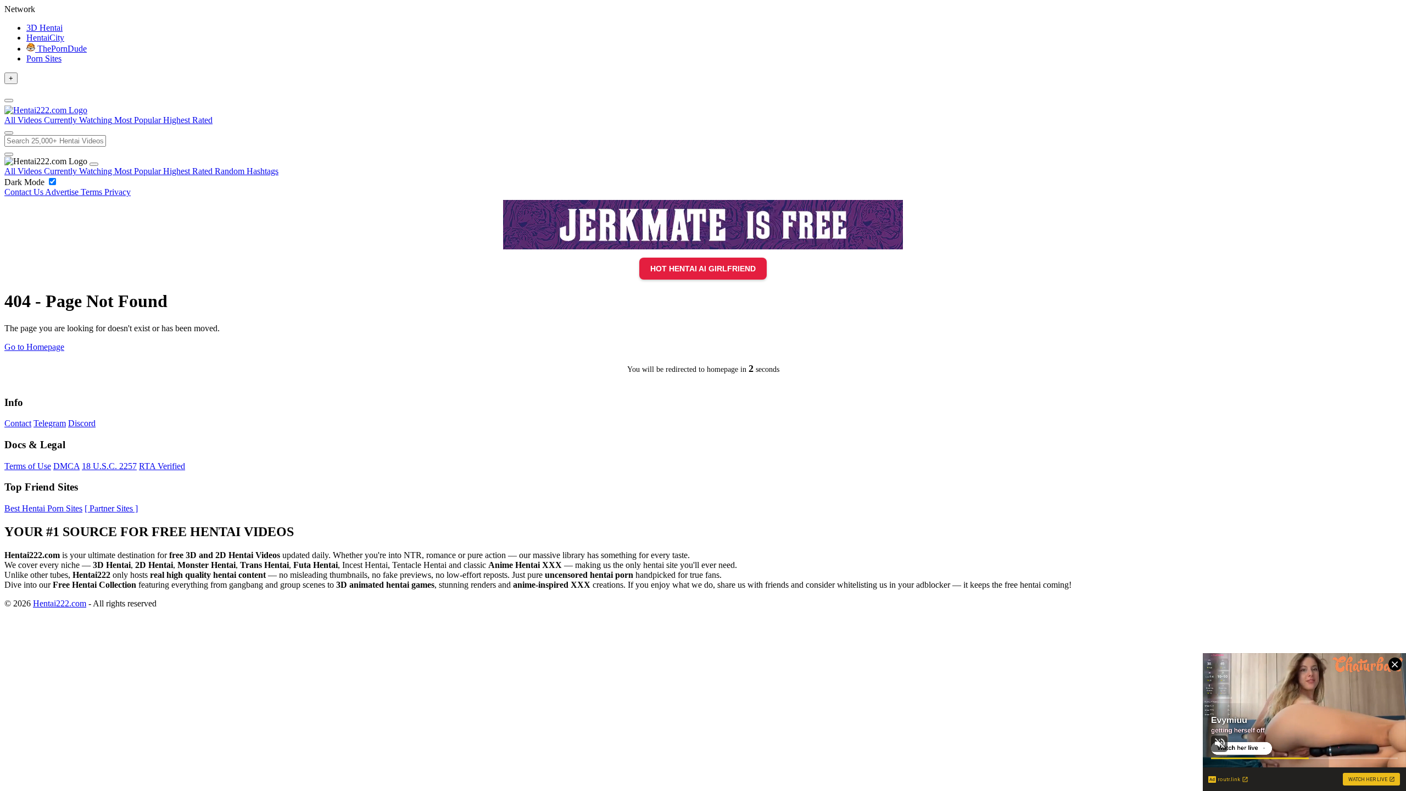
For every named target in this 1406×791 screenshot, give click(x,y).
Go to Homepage (34, 347)
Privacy (117, 192)
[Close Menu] (94, 164)
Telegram (50, 423)
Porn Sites (44, 58)
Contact (17, 423)
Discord (82, 423)
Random (231, 171)
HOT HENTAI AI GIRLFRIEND (703, 268)
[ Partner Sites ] (111, 508)
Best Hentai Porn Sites (43, 508)
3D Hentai (44, 27)
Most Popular (138, 171)
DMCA (66, 466)
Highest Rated (189, 171)
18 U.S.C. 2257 (109, 466)
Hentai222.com (59, 603)
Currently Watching (79, 171)
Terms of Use (27, 466)
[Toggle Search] (8, 133)
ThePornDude (61, 48)
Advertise (63, 192)
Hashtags (262, 171)
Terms (92, 192)
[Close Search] (8, 154)
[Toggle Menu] (8, 100)
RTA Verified (162, 466)
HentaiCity (45, 37)
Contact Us (24, 192)
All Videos (24, 171)
